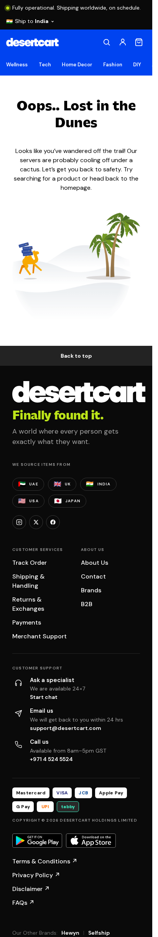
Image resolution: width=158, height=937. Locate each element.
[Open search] (106, 42)
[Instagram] (19, 522)
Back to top (76, 355)
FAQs (23, 903)
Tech (45, 64)
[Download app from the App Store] (91, 840)
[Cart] (139, 42)
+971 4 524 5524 (51, 759)
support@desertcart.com (65, 728)
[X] (36, 522)
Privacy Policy (36, 875)
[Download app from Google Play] (37, 840)
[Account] (122, 42)
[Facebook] (53, 522)
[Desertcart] (32, 42)
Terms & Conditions (44, 861)
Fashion (112, 64)
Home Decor (77, 64)
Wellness (17, 64)
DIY (137, 64)
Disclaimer (31, 889)
